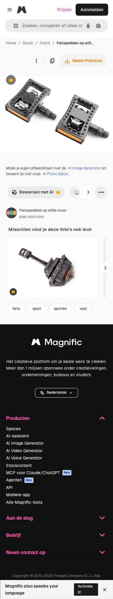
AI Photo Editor (55, 174)
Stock (28, 43)
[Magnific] (56, 343)
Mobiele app (18, 494)
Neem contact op (26, 552)
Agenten (19, 480)
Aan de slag (19, 518)
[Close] (105, 589)
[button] (56, 393)
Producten (18, 418)
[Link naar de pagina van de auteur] (11, 213)
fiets (16, 308)
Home (11, 43)
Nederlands (56, 392)
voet (83, 308)
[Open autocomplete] (13, 26)
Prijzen (64, 9)
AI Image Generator (84, 168)
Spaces (13, 428)
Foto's (45, 43)
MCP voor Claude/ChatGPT (38, 472)
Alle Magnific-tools (24, 502)
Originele (39, 81)
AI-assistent (17, 436)
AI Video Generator (24, 450)
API (9, 487)
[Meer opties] (36, 61)
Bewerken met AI (33, 193)
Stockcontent (19, 465)
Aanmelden (91, 9)
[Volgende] (88, 192)
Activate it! (85, 589)
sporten (60, 308)
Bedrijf (13, 535)
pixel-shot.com (31, 216)
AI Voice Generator (24, 458)
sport (37, 308)
